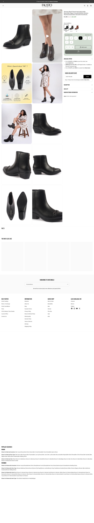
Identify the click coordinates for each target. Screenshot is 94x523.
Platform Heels (28, 478)
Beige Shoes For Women (76, 472)
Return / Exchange (5, 303)
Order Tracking (4, 301)
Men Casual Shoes (19, 452)
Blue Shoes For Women (54, 474)
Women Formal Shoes (42, 465)
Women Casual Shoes (22, 465)
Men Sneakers (14, 456)
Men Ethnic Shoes (28, 452)
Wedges (33, 478)
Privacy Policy (28, 311)
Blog (26, 306)
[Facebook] (72, 308)
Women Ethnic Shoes (31, 465)
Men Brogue (24, 454)
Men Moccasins (57, 454)
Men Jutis (44, 454)
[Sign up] (67, 284)
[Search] (84, 5)
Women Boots (28, 468)
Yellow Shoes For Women (43, 474)
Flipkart (72, 306)
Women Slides (67, 468)
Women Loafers (44, 468)
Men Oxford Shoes (79, 454)
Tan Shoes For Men (75, 459)
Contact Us (4, 316)
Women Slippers (75, 468)
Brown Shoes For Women (31, 472)
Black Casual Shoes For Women (21, 475)
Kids (49, 316)
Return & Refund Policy (30, 314)
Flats (18, 478)
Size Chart (87, 35)
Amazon (73, 301)
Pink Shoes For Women (20, 474)
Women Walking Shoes (11, 469)
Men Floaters (30, 454)
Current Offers (4, 314)
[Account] (87, 5)
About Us (27, 303)
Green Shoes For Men (13, 460)
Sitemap (26, 324)
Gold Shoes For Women (54, 472)
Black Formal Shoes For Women (67, 474)
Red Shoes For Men (56, 459)
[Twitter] (79, 308)
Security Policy (28, 318)
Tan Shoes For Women (10, 474)
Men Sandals (87, 454)
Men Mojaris (64, 454)
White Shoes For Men (47, 459)
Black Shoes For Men (18, 459)
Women (49, 308)
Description (67, 85)
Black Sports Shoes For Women (82, 474)
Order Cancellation (5, 306)
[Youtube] (77, 308)
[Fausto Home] (47, 5)
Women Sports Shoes (61, 465)
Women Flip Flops (36, 468)
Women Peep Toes (52, 468)
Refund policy (28, 316)
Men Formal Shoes (37, 452)
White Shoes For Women (65, 472)
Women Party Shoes (51, 465)
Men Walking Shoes (22, 456)
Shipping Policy (28, 326)
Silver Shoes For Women (32, 474)
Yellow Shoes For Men (85, 459)
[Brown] (71, 27)
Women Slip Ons (82, 468)
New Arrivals (50, 301)
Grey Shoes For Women (43, 472)
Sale (49, 314)
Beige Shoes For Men (66, 459)
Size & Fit (66, 89)
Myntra (72, 303)
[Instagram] (74, 308)
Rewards (27, 301)
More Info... (87, 79)
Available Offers (68, 59)
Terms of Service (28, 321)
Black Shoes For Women (19, 472)
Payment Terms (28, 308)
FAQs (2, 308)
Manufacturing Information (71, 92)
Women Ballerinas (21, 468)
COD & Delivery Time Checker (7, 311)
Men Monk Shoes (71, 454)
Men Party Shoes (45, 452)
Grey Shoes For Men (37, 459)
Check (87, 76)
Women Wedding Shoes (71, 465)
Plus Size (50, 311)
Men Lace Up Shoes (37, 454)
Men (49, 306)
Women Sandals (60, 468)
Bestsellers (50, 303)
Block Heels (22, 478)
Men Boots (18, 454)
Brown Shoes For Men (28, 459)
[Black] (66, 27)
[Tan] (76, 27)
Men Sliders (8, 456)
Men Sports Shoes (53, 452)
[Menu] (3, 5)
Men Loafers (50, 454)
